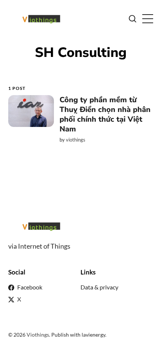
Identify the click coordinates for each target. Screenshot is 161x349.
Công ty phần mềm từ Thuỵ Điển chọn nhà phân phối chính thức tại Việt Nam (104, 114)
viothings (75, 140)
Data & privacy (99, 287)
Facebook (29, 287)
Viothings (38, 334)
